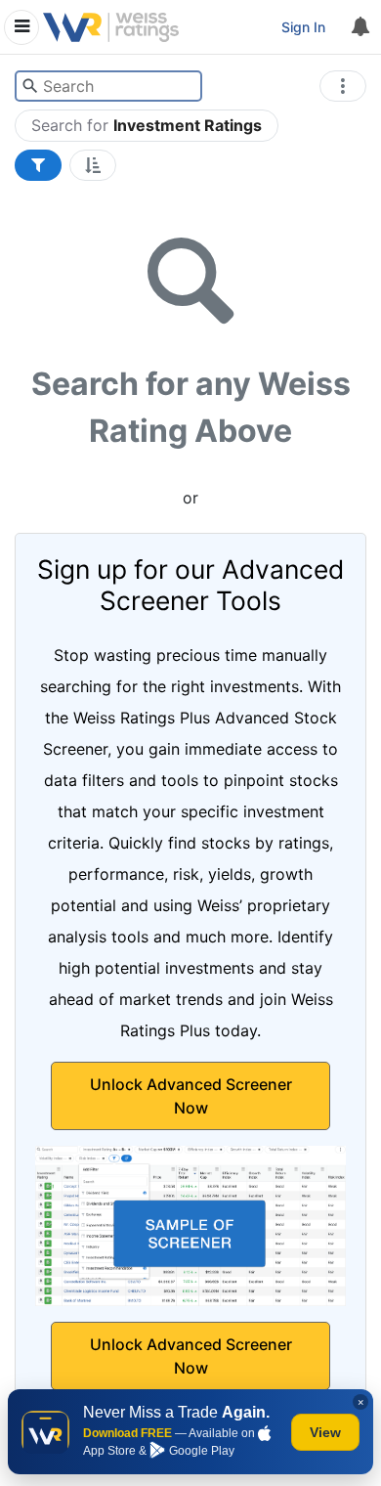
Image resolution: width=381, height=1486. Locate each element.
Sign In (303, 27)
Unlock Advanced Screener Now (191, 1095)
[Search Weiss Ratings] (30, 86)
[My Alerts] (359, 27)
